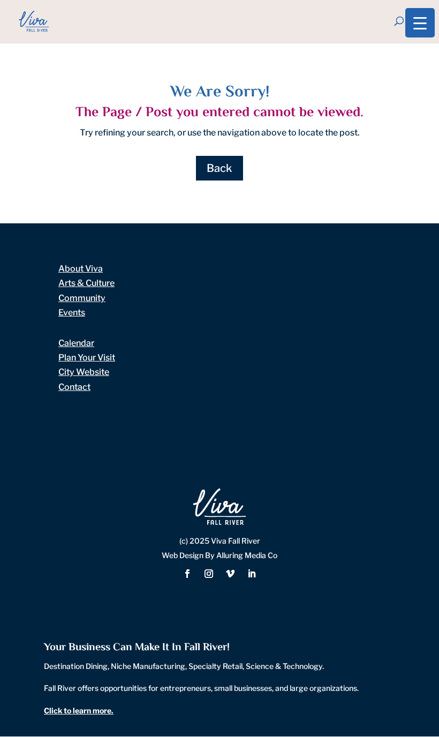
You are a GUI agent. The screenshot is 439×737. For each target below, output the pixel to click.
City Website (83, 372)
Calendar (76, 343)
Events (71, 312)
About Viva (80, 269)
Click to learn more (77, 710)
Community (81, 298)
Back (219, 168)
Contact (74, 387)
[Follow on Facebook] (187, 573)
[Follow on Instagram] (208, 573)
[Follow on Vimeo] (230, 573)
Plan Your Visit (86, 357)
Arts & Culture (86, 283)
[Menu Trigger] (420, 22)
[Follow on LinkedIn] (251, 573)
